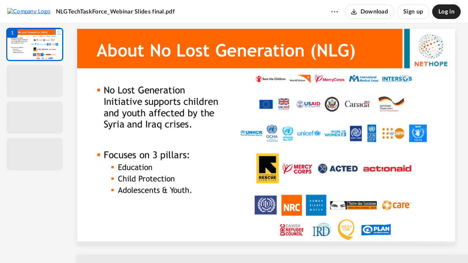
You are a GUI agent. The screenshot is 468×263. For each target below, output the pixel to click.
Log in (446, 12)
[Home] (29, 11)
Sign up (413, 12)
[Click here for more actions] (334, 11)
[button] (34, 44)
